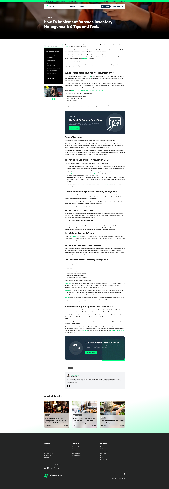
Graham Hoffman (75, 375)
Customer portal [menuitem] (75, 446)
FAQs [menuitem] (101, 457)
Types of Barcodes (51, 60)
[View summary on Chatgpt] (45, 468)
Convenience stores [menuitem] (48, 453)
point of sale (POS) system (75, 236)
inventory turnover (104, 184)
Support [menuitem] (74, 451)
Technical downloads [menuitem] (76, 455)
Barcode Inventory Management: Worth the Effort (53, 79)
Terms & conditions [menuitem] (104, 459)
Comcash (67, 297)
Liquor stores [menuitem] (47, 446)
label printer (95, 224)
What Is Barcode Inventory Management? (52, 56)
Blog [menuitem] (101, 455)
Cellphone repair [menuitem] (47, 455)
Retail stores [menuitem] (46, 457)
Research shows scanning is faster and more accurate (83, 173)
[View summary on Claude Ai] (48, 468)
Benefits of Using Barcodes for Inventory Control (53, 64)
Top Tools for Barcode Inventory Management (52, 74)
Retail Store (48, 17)
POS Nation (68, 283)
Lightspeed (67, 290)
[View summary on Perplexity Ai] (58, 468)
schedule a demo (84, 330)
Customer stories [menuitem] (76, 449)
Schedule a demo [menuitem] (104, 451)
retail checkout (85, 58)
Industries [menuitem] (47, 443)
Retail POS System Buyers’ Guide (117, 330)
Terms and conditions (121, 478)
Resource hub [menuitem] (103, 446)
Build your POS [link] (105, 6)
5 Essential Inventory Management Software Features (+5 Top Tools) (87, 90)
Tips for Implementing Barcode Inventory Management (53, 69)
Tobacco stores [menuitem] (47, 451)
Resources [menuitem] (103, 443)
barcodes (89, 76)
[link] (51, 6)
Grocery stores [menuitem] (47, 449)
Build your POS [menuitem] (103, 449)
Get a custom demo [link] (118, 6)
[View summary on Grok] (54, 468)
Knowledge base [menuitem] (76, 453)
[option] (53, 91)
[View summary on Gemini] (51, 468)
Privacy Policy (113, 478)
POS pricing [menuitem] (103, 453)
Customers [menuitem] (75, 443)
